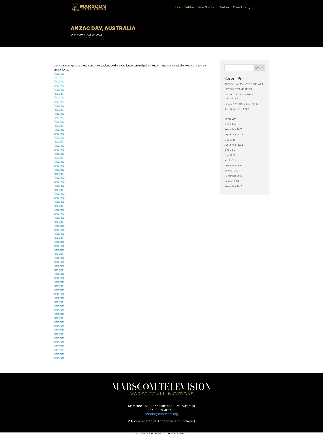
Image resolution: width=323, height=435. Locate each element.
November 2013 (233, 186)
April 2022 (230, 160)
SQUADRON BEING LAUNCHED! (241, 103)
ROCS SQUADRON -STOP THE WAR (243, 84)
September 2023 (233, 134)
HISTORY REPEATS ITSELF (238, 89)
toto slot (58, 77)
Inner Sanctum (206, 7)
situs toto (59, 85)
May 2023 (229, 139)
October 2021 (232, 170)
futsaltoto (59, 73)
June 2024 (230, 124)
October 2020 (232, 181)
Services (224, 7)
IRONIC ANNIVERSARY (236, 108)
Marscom (79, 34)
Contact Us (239, 7)
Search (259, 67)
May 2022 (229, 155)
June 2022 (230, 149)
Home (177, 7)
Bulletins (189, 7)
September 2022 (233, 144)
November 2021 (233, 165)
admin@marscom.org (161, 414)
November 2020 (233, 175)
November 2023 (233, 129)
